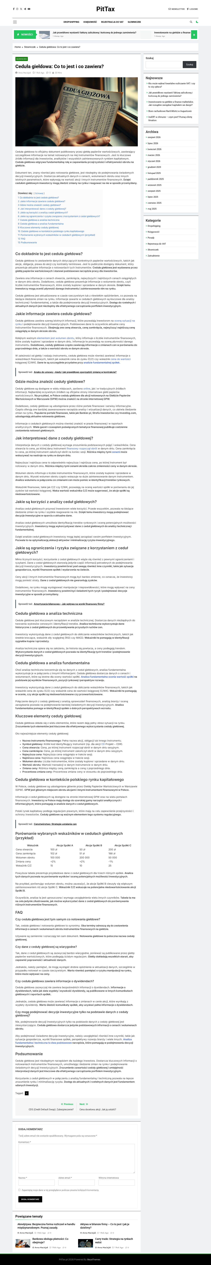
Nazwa (22, 1177)
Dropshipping (71, 22)
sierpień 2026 (154, 137)
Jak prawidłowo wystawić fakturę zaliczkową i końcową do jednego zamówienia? (60, 32)
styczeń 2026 (154, 161)
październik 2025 (156, 179)
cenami (116, 452)
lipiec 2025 (153, 197)
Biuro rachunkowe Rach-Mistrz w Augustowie (170, 111)
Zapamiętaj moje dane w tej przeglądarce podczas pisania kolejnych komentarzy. (60, 1190)
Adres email (65, 1177)
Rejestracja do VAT (112, 22)
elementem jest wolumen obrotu (55, 338)
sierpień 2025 (154, 191)
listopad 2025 (154, 173)
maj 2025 (152, 209)
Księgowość (90, 22)
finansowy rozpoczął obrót (82, 448)
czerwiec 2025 (154, 203)
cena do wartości (121, 359)
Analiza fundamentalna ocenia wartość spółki (107, 676)
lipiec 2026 (153, 143)
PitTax (105, 9)
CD (103, 744)
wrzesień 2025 (154, 185)
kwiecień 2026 (154, 149)
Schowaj (39, 193)
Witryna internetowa (109, 1177)
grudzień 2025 (154, 167)
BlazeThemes (93, 1259)
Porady (151, 237)
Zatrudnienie (154, 255)
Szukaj (150, 58)
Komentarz (24, 1142)
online (86, 388)
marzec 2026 (154, 155)
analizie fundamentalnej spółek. (102, 362)
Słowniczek (134, 22)
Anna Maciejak (24, 72)
